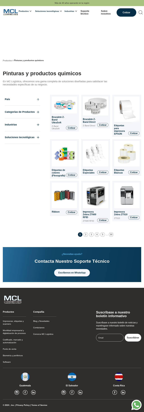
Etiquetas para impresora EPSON (119, 129)
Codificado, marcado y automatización (13, 341)
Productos (7, 60)
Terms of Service (39, 405)
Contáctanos (38, 327)
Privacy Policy (23, 405)
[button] (25, 11)
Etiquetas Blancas (119, 171)
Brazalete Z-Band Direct (89, 120)
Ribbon (56, 212)
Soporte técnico (85, 12)
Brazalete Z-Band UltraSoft (58, 120)
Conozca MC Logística (43, 334)
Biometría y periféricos (13, 355)
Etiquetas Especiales (88, 171)
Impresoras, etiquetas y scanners (13, 322)
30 (111, 234)
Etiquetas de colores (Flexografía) (58, 173)
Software (7, 362)
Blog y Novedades (41, 321)
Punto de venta (9, 349)
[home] (11, 12)
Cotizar (126, 12)
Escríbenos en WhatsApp (72, 272)
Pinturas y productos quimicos (29, 60)
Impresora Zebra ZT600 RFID (89, 214)
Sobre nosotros (106, 12)
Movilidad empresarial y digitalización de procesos (14, 331)
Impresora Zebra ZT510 (120, 213)
